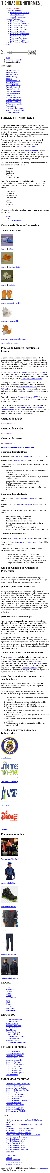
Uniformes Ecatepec (13, 1092)
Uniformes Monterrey (14, 220)
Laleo (8, 987)
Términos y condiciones (14, 1162)
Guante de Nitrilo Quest (21, 372)
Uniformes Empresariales (19, 34)
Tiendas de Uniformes (14, 11)
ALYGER (37, 663)
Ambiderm (9, 989)
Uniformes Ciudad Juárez (15, 1096)
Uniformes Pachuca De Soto (16, 1088)
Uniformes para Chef (18, 36)
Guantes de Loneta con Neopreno (29, 407)
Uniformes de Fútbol (17, 40)
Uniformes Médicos (17, 21)
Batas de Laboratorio (13, 1026)
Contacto (9, 1158)
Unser (8, 1000)
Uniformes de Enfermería (19, 23)
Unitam (8, 1004)
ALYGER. (5, 389)
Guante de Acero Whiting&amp (26, 542)
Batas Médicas (11, 1030)
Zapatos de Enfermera (14, 1019)
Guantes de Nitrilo (20, 460)
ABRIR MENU (6, 66)
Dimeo (8, 1006)
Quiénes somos (11, 1156)
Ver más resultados (8, 424)
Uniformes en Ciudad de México (18, 1084)
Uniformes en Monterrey (15, 1105)
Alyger (8, 216)
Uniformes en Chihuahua (15, 1109)
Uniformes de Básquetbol (19, 42)
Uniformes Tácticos (17, 27)
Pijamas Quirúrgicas (13, 1032)
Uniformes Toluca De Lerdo (16, 1086)
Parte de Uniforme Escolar (15, 1145)
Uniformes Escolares (17, 32)
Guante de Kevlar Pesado (24, 498)
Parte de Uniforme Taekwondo (17, 1149)
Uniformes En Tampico (14, 1107)
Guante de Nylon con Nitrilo (31, 379)
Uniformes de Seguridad (19, 25)
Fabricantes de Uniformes (19, 13)
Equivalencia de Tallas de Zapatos (18, 1133)
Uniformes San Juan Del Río (16, 1101)
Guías (8, 44)
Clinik (8, 1002)
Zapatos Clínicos (12, 1021)
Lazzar (8, 996)
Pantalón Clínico (12, 1024)
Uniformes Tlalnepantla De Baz (17, 1090)
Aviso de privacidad (13, 1164)
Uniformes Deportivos (18, 38)
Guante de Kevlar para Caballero (26, 504)
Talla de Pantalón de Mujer (15, 1143)
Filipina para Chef (12, 1038)
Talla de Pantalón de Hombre (16, 1137)
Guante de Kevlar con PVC (28, 397)
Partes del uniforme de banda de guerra (20, 1128)
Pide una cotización (13, 1160)
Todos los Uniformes (18, 17)
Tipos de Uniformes (13, 19)
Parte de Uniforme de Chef (15, 1139)
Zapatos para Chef (12, 1028)
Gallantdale (10, 1008)
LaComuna (44, 1168)
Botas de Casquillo (12, 1040)
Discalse (9, 991)
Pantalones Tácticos (13, 1034)
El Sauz (8, 218)
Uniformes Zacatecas (13, 1103)
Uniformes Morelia (13, 1098)
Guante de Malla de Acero (27, 387)
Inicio (8, 58)
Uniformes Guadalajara (14, 1094)
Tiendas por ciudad (17, 15)
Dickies (8, 994)
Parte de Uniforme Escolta (15, 1147)
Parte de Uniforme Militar (15, 1141)
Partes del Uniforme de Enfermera (18, 1131)
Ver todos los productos (9, 343)
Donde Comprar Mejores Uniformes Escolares (23, 1135)
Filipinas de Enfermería (14, 1036)
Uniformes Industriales (18, 29)
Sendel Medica (11, 998)
